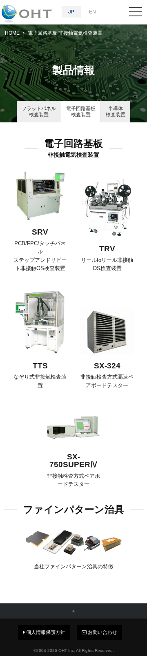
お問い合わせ (102, 632)
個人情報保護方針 (45, 632)
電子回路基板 (81, 111)
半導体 (115, 111)
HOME (12, 33)
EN (92, 12)
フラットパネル (39, 111)
